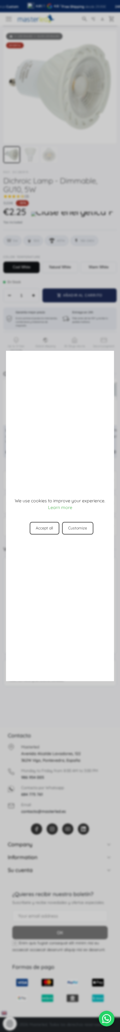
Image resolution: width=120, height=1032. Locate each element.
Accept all (44, 528)
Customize (77, 528)
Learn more (60, 507)
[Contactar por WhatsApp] (106, 1018)
